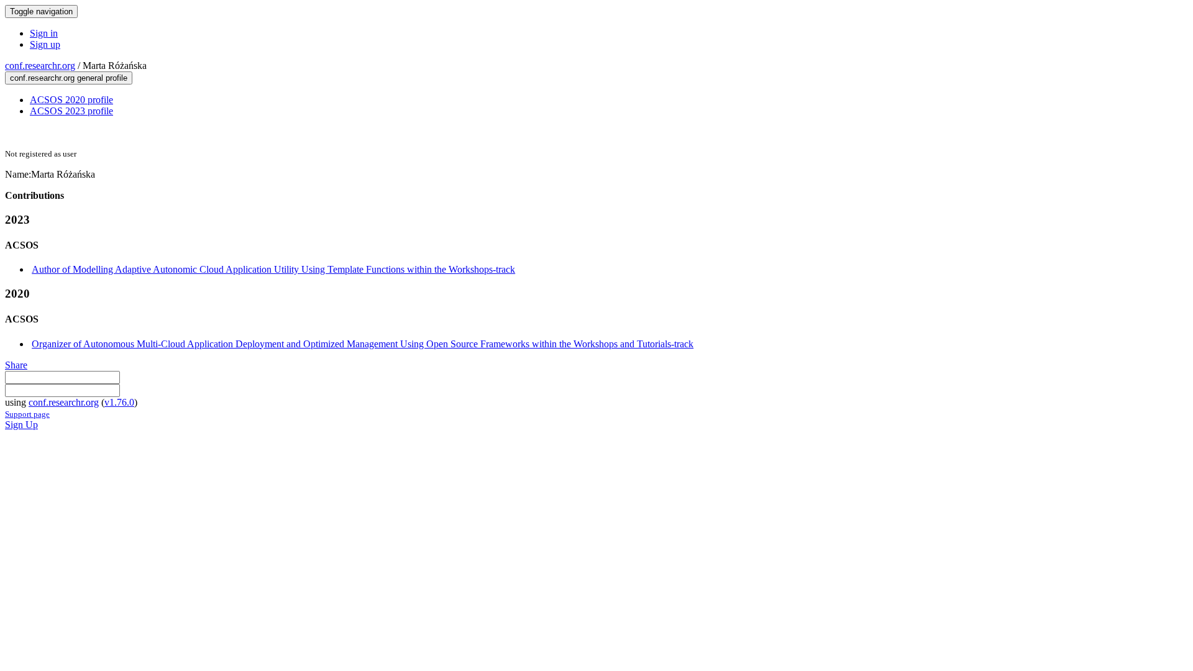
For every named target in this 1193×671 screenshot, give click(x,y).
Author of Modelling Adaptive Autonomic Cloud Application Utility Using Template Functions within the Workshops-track (273, 269)
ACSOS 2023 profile (71, 111)
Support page (27, 414)
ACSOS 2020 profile (71, 99)
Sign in (44, 33)
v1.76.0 (119, 402)
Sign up (45, 44)
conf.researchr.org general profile (68, 78)
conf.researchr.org (40, 65)
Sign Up (21, 424)
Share (16, 365)
